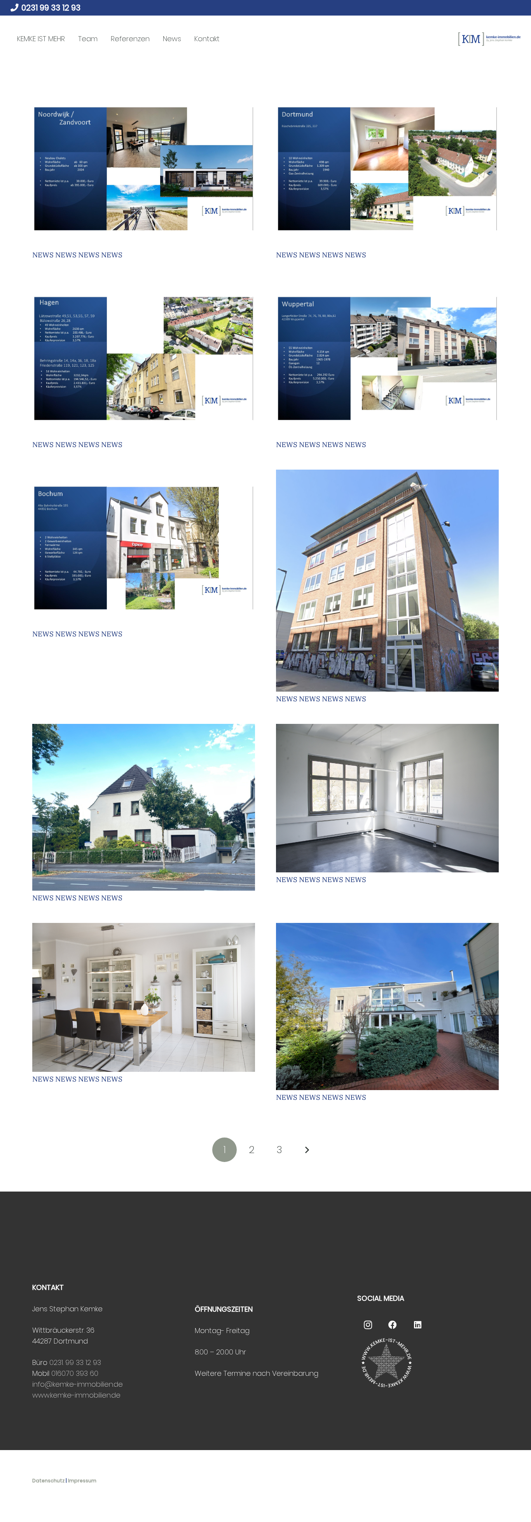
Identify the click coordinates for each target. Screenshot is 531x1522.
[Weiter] (306, 1150)
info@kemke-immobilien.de (77, 1384)
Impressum (82, 1480)
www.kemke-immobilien (71, 1395)
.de (116, 1395)
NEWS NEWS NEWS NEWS (77, 254)
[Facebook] (392, 1325)
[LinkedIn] (417, 1325)
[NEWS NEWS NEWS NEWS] (143, 169)
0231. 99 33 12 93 (75, 1362)
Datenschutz (48, 1480)
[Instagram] (368, 1325)
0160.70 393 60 (74, 1373)
